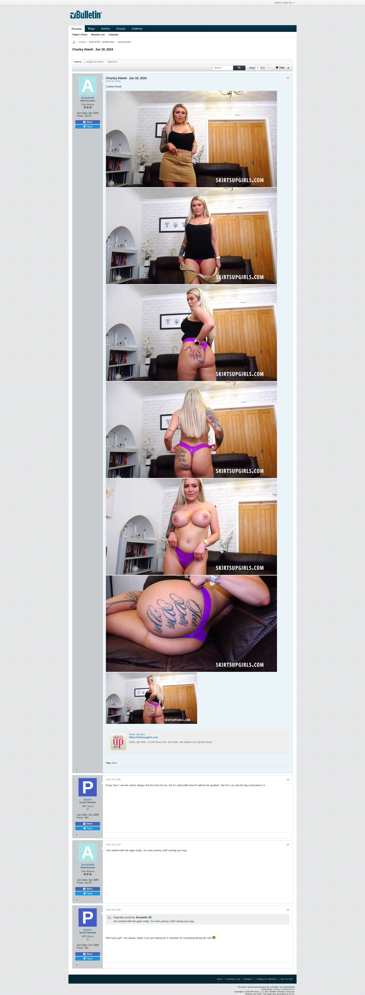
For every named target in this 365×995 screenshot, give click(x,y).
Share (89, 122)
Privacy (248, 979)
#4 (288, 910)
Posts (77, 62)
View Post (150, 917)
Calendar (113, 34)
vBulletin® (277, 989)
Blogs (91, 28)
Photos (112, 62)
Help (219, 979)
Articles (105, 28)
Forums (77, 28)
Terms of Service (266, 979)
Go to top (287, 979)
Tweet (89, 126)
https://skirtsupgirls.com (143, 737)
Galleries (137, 28)
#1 (288, 78)
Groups (120, 28)
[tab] (77, 61)
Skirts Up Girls (137, 734)
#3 (288, 844)
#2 (288, 779)
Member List (98, 34)
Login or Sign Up (283, 2)
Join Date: (82, 113)
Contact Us (233, 979)
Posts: (80, 115)
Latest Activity (95, 62)
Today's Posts (79, 34)
